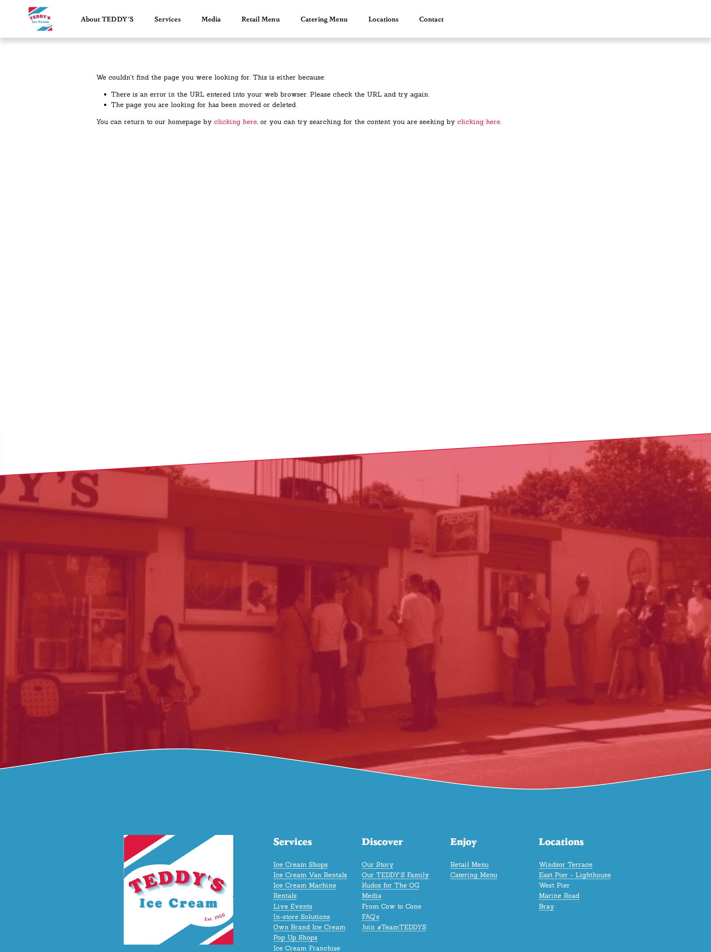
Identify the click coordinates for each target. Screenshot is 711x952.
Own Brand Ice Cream (309, 927)
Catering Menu (324, 18)
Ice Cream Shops (300, 864)
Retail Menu (260, 18)
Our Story (378, 864)
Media (371, 895)
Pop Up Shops (295, 937)
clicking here (235, 121)
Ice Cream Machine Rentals (304, 890)
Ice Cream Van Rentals (310, 875)
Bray (546, 906)
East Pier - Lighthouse (575, 875)
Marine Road (559, 895)
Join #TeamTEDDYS (394, 927)
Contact (431, 18)
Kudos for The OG (390, 885)
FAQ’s (370, 916)
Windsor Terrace (565, 864)
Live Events (292, 906)
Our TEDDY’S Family (395, 875)
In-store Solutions (301, 916)
